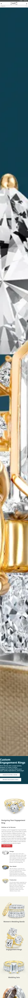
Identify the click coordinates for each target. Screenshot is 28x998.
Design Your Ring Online (10, 775)
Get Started (6, 846)
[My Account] (26, 3)
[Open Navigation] (1, 3)
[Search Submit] (26, 6)
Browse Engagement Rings (10, 779)
